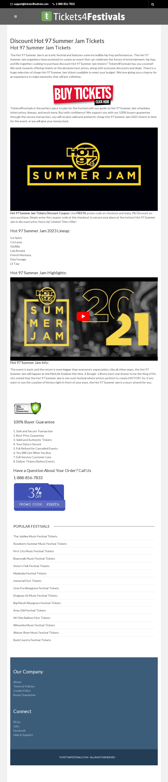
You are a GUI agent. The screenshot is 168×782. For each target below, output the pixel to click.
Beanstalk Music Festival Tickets (34, 558)
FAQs (16, 722)
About (17, 682)
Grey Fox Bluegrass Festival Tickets (36, 588)
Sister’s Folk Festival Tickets (31, 566)
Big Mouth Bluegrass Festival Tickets (37, 603)
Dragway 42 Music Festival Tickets (35, 595)
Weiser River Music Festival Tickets (36, 632)
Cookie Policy (22, 690)
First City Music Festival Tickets (33, 551)
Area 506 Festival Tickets (29, 610)
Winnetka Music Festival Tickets (34, 625)
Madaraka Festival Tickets (30, 573)
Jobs (16, 726)
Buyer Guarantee (24, 695)
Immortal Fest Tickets (27, 580)
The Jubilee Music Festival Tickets (35, 536)
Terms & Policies (24, 686)
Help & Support (23, 735)
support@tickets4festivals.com (31, 4)
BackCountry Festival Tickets (32, 640)
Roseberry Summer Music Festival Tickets (40, 543)
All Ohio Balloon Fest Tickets (31, 617)
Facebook (19, 730)
